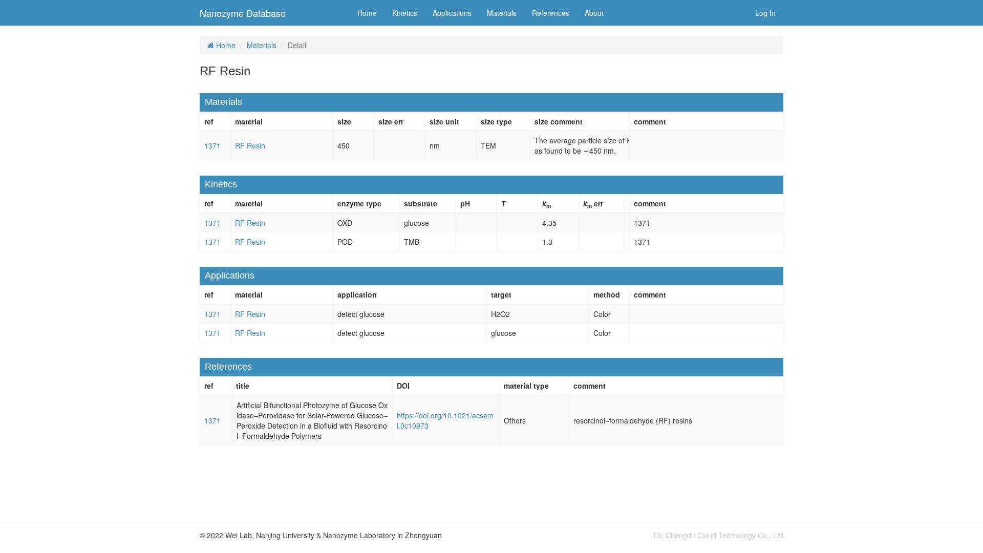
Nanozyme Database (243, 12)
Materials (502, 13)
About (594, 13)
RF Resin (250, 145)
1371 (212, 145)
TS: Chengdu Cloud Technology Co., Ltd (717, 535)
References (550, 13)
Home (367, 13)
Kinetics (404, 13)
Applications (452, 13)
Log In (765, 13)
